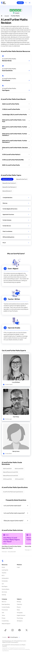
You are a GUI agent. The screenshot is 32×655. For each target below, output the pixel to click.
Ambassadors (5, 578)
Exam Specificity (6, 604)
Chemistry (19, 604)
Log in (18, 567)
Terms (3, 615)
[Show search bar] (26, 2)
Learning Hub (5, 570)
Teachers (4, 572)
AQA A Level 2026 (7, 468)
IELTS (3, 575)
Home (3, 567)
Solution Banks (5, 589)
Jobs (3, 612)
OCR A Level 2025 (19, 479)
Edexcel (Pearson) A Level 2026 (10, 472)
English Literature (21, 615)
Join (3, 583)
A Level (7, 16)
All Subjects (19, 620)
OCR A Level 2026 (7, 479)
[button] (16, 104)
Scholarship (5, 581)
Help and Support (6, 623)
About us (4, 601)
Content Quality (6, 607)
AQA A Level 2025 (19, 468)
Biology (19, 601)
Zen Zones (4, 592)
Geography (20, 612)
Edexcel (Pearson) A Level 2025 (10, 475)
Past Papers (4, 586)
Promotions (5, 609)
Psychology (20, 618)
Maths (18, 609)
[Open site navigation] (29, 2)
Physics (19, 607)
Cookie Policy (5, 620)
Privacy (3, 618)
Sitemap (4, 594)
